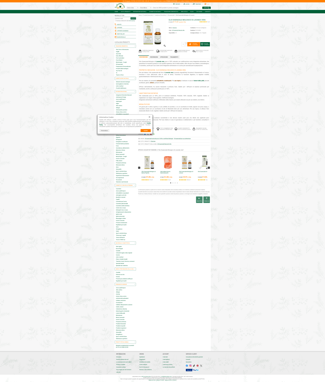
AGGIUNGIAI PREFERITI (206, 44)
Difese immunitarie (121, 135)
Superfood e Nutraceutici (122, 175)
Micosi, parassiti (120, 154)
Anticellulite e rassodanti (122, 114)
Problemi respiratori (121, 328)
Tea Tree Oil (119, 70)
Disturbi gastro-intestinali (122, 311)
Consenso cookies (121, 367)
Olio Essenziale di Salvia (204, 171)
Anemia (118, 294)
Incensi (118, 255)
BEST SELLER (120, 34)
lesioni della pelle (199, 80)
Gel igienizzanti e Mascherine (123, 212)
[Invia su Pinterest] (151, 134)
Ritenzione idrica (120, 165)
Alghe (117, 103)
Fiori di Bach (119, 60)
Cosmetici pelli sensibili (122, 203)
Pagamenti (142, 359)
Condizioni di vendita (144, 362)
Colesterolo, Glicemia (121, 309)
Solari (117, 231)
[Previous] (139, 168)
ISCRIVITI (133, 18)
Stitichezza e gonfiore (121, 173)
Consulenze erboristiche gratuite (194, 357)
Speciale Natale (120, 263)
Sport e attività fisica (121, 171)
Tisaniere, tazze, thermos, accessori (125, 261)
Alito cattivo (119, 105)
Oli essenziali (119, 64)
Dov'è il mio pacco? (144, 367)
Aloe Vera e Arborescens (122, 49)
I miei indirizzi (166, 359)
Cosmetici (118, 188)
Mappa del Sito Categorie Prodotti (156, 380)
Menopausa (119, 152)
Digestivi (118, 137)
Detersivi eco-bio (120, 274)
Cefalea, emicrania (121, 300)
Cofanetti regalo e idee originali (124, 253)
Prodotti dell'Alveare (121, 88)
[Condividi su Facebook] (145, 134)
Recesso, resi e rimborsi (145, 369)
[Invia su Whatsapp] (154, 134)
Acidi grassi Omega (121, 97)
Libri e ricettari (119, 86)
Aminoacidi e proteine (121, 110)
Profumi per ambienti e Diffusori (124, 278)
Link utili (118, 372)
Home (140, 15)
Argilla (117, 51)
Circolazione (119, 302)
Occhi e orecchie (120, 158)
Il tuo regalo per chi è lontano (123, 369)
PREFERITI (177, 4)
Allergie (118, 107)
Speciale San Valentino (122, 265)
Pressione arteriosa (121, 162)
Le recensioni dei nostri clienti (123, 362)
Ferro (117, 146)
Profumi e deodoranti (121, 222)
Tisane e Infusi (119, 75)
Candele (118, 250)
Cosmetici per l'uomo (121, 201)
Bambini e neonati (120, 197)
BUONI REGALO (121, 37)
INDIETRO (199, 201)
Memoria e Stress (120, 150)
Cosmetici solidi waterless (122, 205)
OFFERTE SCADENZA (122, 30)
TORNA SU (206, 201)
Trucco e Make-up (120, 239)
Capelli (117, 199)
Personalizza (104, 130)
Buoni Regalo (119, 248)
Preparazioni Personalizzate (123, 66)
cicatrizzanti (167, 80)
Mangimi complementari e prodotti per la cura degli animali (125, 346)
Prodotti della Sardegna (122, 68)
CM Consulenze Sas (146, 376)
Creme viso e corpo (121, 208)
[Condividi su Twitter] (148, 134)
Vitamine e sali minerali (122, 182)
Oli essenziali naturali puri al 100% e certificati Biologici (159, 138)
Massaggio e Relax (121, 218)
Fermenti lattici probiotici (122, 143)
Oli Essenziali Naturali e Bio (178, 30)
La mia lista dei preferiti (169, 367)
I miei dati (165, 357)
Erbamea (174, 27)
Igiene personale (120, 216)
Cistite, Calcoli (119, 306)
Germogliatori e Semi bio (122, 84)
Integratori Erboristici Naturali (124, 95)
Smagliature (119, 229)
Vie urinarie (119, 179)
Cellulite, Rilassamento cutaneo (124, 304)
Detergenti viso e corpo (122, 210)
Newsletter (189, 362)
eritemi (152, 82)
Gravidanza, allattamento (122, 148)
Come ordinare (143, 364)
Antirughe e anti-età (121, 195)
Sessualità (118, 169)
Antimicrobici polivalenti (122, 298)
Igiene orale (119, 214)
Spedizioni (142, 357)
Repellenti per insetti (121, 224)
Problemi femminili (121, 323)
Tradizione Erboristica (160, 15)
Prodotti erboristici (148, 15)
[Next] (209, 168)
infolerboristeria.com (166, 376)
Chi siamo (118, 357)
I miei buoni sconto (167, 364)
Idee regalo (119, 246)
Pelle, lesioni (119, 160)
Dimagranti (119, 139)
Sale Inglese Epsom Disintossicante (165, 172)
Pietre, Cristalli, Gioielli (121, 259)
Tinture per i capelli (121, 235)
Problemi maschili (120, 326)
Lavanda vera (160, 61)
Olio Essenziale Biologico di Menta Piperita (149, 172)
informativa (132, 20)
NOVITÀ (119, 24)
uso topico (177, 80)
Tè (116, 72)
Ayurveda (118, 53)
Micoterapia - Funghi (121, 62)
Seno (117, 167)
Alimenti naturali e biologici (123, 81)
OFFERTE (119, 27)
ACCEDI (187, 4)
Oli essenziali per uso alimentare (182, 138)
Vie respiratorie (120, 177)
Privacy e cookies (120, 364)
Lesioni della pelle (120, 313)
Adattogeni (119, 101)
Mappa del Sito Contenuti (170, 380)
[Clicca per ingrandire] (152, 46)
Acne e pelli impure (121, 99)
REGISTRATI (198, 4)
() (208, 4)
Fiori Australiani (120, 58)
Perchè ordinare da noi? (122, 359)
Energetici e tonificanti (122, 141)
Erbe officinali (119, 56)
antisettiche (160, 80)
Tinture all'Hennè (120, 237)
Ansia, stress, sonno (121, 112)
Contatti (188, 359)
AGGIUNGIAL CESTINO (195, 44)
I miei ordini (166, 362)
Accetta (146, 130)
